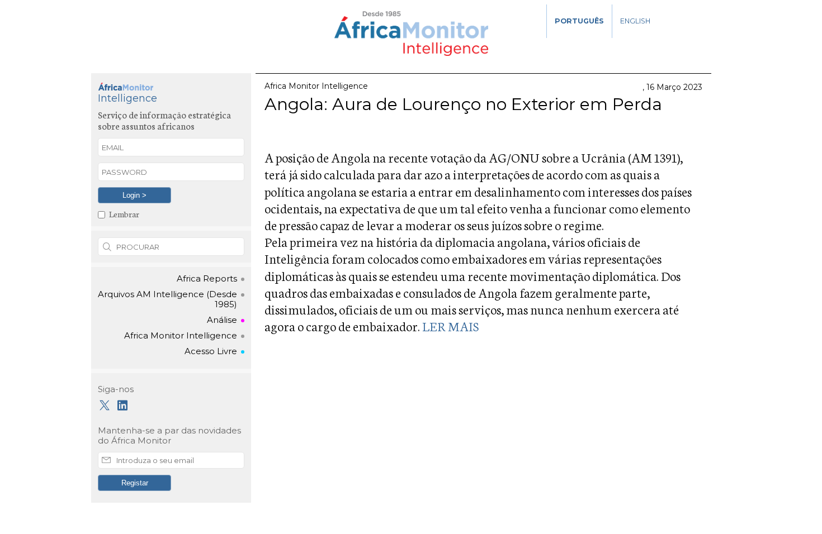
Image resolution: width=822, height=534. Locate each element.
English (635, 21)
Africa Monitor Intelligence (180, 336)
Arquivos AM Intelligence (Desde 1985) (167, 299)
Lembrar (124, 214)
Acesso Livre (211, 351)
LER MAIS (450, 326)
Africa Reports (207, 279)
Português (579, 21)
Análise (222, 320)
